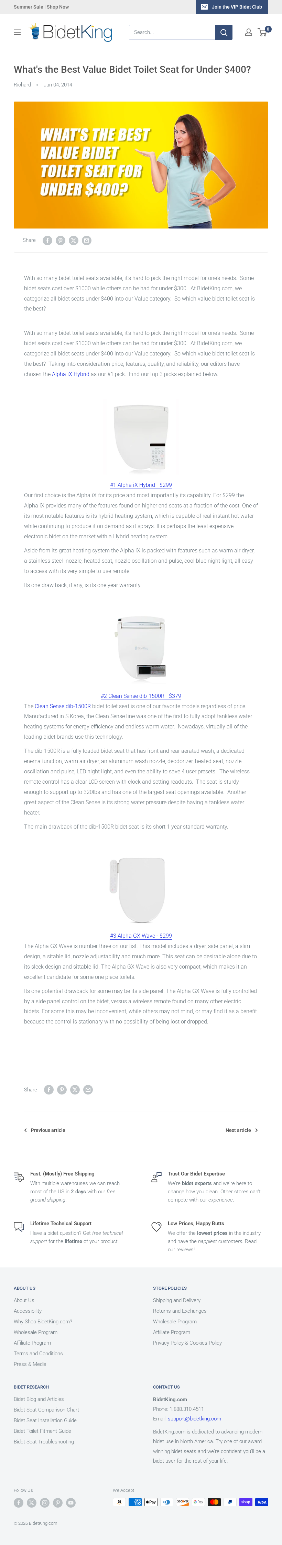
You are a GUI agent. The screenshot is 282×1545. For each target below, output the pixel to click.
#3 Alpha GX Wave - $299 (141, 936)
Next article (238, 1130)
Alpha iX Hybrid (70, 374)
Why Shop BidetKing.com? (43, 1322)
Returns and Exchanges (180, 1311)
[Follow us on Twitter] (31, 1503)
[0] (262, 32)
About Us (24, 1300)
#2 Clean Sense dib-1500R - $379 (141, 696)
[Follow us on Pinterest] (58, 1503)
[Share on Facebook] (47, 240)
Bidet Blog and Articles (39, 1399)
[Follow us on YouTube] (71, 1503)
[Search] (223, 32)
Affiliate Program (32, 1343)
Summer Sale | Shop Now (41, 7)
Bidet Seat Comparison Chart (46, 1410)
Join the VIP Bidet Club (237, 7)
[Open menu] (17, 32)
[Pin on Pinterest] (60, 240)
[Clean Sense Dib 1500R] (141, 648)
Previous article (48, 1130)
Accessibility (28, 1311)
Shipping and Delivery (176, 1300)
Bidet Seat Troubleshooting (44, 1442)
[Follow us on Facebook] (18, 1503)
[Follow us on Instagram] (45, 1503)
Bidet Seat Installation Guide (45, 1420)
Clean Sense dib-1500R (63, 706)
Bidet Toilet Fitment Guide (42, 1431)
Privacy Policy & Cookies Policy (187, 1343)
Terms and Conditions (38, 1353)
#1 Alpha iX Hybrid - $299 (141, 485)
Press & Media (30, 1364)
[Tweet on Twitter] (73, 240)
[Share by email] (86, 240)
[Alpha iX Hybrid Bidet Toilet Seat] (141, 437)
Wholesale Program (35, 1332)
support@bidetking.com (194, 1419)
